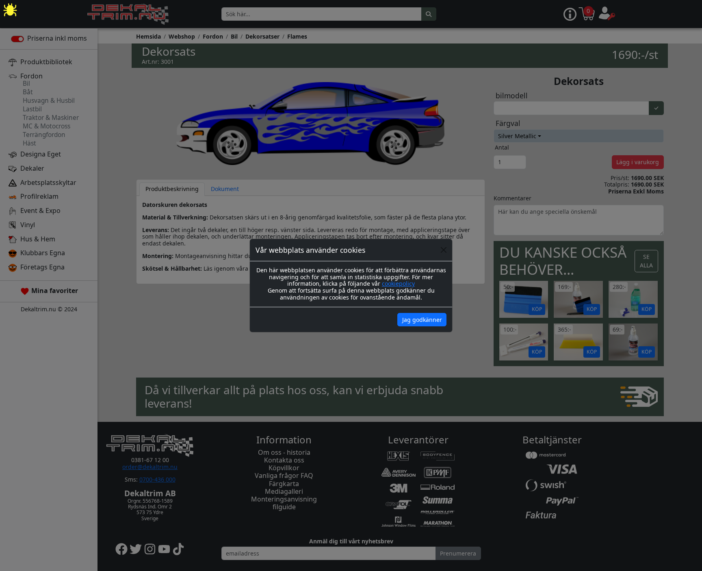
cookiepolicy (398, 283)
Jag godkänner (422, 319)
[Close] (443, 250)
